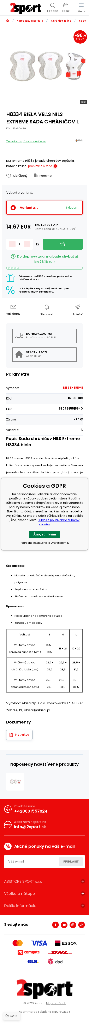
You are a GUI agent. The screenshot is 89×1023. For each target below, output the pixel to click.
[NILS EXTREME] (79, 141)
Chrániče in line (61, 20)
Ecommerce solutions (35, 1012)
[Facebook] (55, 925)
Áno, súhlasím (44, 534)
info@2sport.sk (30, 827)
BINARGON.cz (61, 1012)
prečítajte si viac (40, 166)
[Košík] (66, 8)
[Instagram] (73, 925)
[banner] (25, 8)
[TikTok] (81, 925)
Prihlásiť (71, 861)
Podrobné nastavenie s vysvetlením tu (45, 542)
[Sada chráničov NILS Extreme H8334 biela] (15, 782)
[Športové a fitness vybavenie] (7, 20)
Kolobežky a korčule (30, 20)
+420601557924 (31, 811)
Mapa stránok (56, 1003)
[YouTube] (64, 925)
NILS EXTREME (73, 388)
